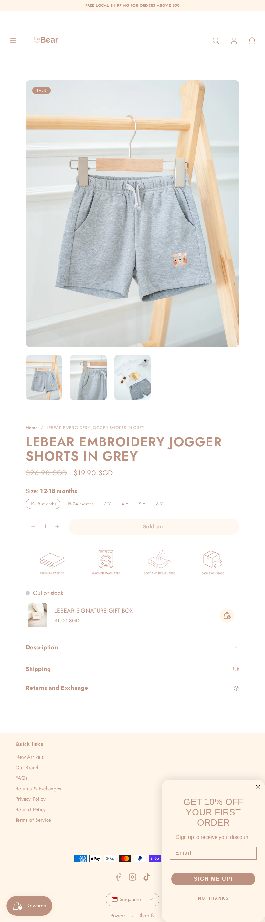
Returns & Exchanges (38, 788)
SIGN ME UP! (213, 879)
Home (31, 428)
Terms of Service (33, 820)
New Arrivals (30, 757)
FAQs (21, 778)
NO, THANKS (213, 898)
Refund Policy (31, 809)
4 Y (127, 504)
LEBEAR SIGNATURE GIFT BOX (93, 610)
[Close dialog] (258, 787)
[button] (13, 41)
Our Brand (27, 767)
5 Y (144, 504)
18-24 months (82, 504)
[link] (234, 41)
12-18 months (45, 504)
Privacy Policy (31, 799)
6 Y (161, 504)
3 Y (109, 504)
